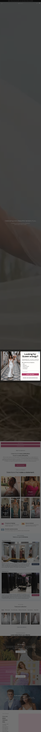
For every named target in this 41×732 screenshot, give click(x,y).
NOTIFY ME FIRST (30, 374)
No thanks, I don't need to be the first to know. (30, 377)
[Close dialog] (39, 352)
